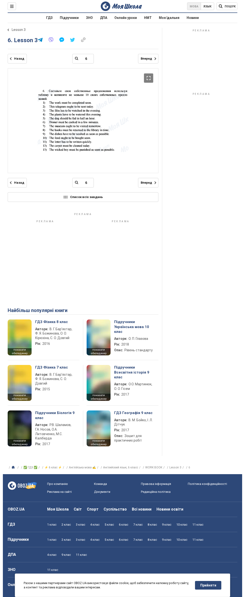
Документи (102, 492)
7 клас (138, 524)
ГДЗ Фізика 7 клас (51, 367)
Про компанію (57, 484)
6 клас (123, 524)
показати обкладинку (20, 351)
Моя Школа (58, 509)
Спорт (93, 509)
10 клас (181, 524)
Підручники (69, 18)
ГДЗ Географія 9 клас (133, 413)
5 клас (109, 524)
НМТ (148, 18)
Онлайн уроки (125, 18)
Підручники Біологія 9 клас (55, 415)
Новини (193, 18)
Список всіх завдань (86, 197)
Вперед (146, 58)
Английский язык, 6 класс (120, 467)
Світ (78, 509)
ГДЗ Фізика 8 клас (51, 322)
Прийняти (208, 585)
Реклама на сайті (59, 492)
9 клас (166, 524)
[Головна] (13, 467)
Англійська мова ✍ (82, 467)
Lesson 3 (19, 30)
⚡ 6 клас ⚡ (53, 467)
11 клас (197, 524)
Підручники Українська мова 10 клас (131, 327)
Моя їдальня (169, 18)
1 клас (51, 524)
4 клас (95, 524)
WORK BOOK (153, 467)
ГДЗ (49, 18)
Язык (207, 6)
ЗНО (89, 18)
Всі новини (141, 509)
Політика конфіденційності (207, 484)
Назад (19, 58)
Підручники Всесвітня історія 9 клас (131, 372)
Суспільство (115, 509)
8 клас (152, 524)
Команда (100, 484)
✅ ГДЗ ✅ (30, 467)
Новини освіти (169, 509)
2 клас (66, 524)
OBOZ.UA (16, 509)
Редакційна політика (156, 492)
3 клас (80, 524)
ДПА (103, 18)
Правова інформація (156, 484)
